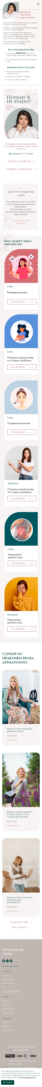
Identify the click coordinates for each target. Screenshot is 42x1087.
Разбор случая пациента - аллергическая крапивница (20, 900)
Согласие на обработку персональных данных (22, 1067)
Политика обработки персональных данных (22, 1061)
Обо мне (5, 975)
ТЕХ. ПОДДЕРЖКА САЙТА (11, 991)
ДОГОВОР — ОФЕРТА (15, 1064)
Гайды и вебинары (8, 979)
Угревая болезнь (8, 1008)
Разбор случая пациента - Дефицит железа (20, 730)
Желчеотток (6, 1005)
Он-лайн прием (8, 983)
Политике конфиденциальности (27, 1077)
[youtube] (11, 960)
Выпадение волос (8, 1012)
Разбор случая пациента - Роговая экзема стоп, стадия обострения (20, 814)
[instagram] (3, 960)
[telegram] (7, 960)
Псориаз (5, 1001)
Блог (4, 987)
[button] (20, 169)
